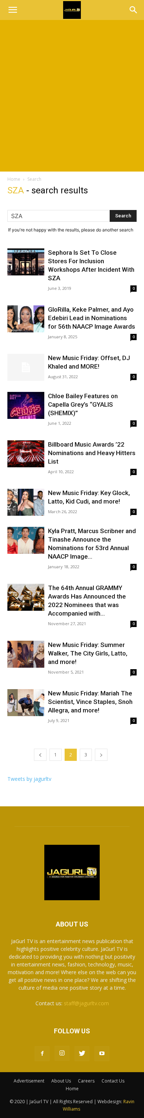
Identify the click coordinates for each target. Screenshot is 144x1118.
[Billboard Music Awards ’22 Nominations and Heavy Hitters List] (25, 453)
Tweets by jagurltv (29, 778)
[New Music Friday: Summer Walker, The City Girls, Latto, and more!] (25, 654)
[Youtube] (102, 1053)
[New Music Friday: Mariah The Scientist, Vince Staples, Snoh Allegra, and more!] (25, 702)
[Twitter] (82, 1053)
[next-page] (101, 755)
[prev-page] (40, 755)
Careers (86, 1081)
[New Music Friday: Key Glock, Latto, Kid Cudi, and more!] (25, 502)
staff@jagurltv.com (86, 1003)
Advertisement (29, 1081)
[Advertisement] (72, 96)
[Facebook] (42, 1053)
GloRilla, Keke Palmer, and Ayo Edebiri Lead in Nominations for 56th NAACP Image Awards (91, 318)
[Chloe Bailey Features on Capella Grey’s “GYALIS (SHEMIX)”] (25, 405)
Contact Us (113, 1081)
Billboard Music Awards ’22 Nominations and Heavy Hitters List (92, 453)
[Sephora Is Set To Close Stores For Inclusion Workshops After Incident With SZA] (25, 261)
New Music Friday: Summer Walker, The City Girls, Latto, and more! (87, 653)
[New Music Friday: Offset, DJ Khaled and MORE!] (25, 367)
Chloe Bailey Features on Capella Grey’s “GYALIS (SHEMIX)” (83, 404)
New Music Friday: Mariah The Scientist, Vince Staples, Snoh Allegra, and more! (90, 702)
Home (13, 179)
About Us (61, 1081)
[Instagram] (62, 1053)
